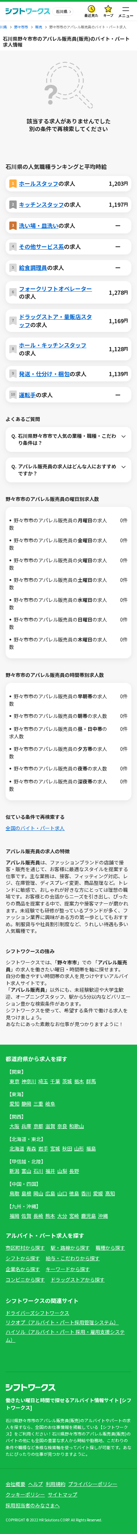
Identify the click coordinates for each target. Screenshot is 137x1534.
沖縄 (103, 1215)
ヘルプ (35, 1483)
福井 (50, 1170)
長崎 (38, 1215)
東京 (14, 1081)
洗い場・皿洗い (38, 225)
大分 (62, 1215)
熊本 (50, 1215)
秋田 (67, 1148)
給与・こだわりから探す (73, 1258)
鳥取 (14, 1193)
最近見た (91, 15)
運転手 (27, 395)
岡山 (38, 1193)
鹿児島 (88, 1215)
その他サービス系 (41, 246)
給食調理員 (33, 267)
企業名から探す (23, 1268)
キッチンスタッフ (41, 204)
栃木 (79, 1081)
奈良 (62, 1125)
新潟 (14, 1170)
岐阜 (50, 1103)
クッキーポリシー (25, 1494)
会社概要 (15, 1483)
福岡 (14, 1215)
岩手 (43, 1148)
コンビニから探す (25, 1279)
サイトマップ (62, 1494)
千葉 (55, 1081)
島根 (26, 1193)
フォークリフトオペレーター (55, 288)
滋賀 (50, 1125)
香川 (86, 1193)
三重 (38, 1103)
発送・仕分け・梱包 (44, 373)
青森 (31, 1148)
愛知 (14, 1103)
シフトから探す (23, 1258)
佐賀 (26, 1215)
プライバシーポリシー (92, 1483)
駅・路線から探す (70, 1247)
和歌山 (76, 1125)
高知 (110, 1193)
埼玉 (43, 1081)
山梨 (62, 1170)
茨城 (67, 1081)
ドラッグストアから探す (78, 1279)
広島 (50, 1193)
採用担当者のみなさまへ (33, 1505)
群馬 (91, 1081)
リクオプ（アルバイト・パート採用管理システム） (62, 1322)
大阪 (14, 1125)
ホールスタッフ (38, 183)
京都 (38, 1125)
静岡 (26, 1103)
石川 (38, 1170)
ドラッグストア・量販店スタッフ (55, 320)
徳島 (74, 1193)
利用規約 (55, 1483)
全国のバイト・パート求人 (35, 828)
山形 (79, 1148)
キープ (108, 15)
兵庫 (26, 1125)
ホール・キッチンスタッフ (52, 345)
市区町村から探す (25, 1247)
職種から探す (110, 1247)
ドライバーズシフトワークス (37, 1312)
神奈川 (28, 1081)
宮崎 (74, 1215)
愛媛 (98, 1193)
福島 (91, 1148)
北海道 (16, 1148)
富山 (26, 1170)
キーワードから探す (68, 1268)
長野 (74, 1170)
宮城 (55, 1148)
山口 (62, 1193)
